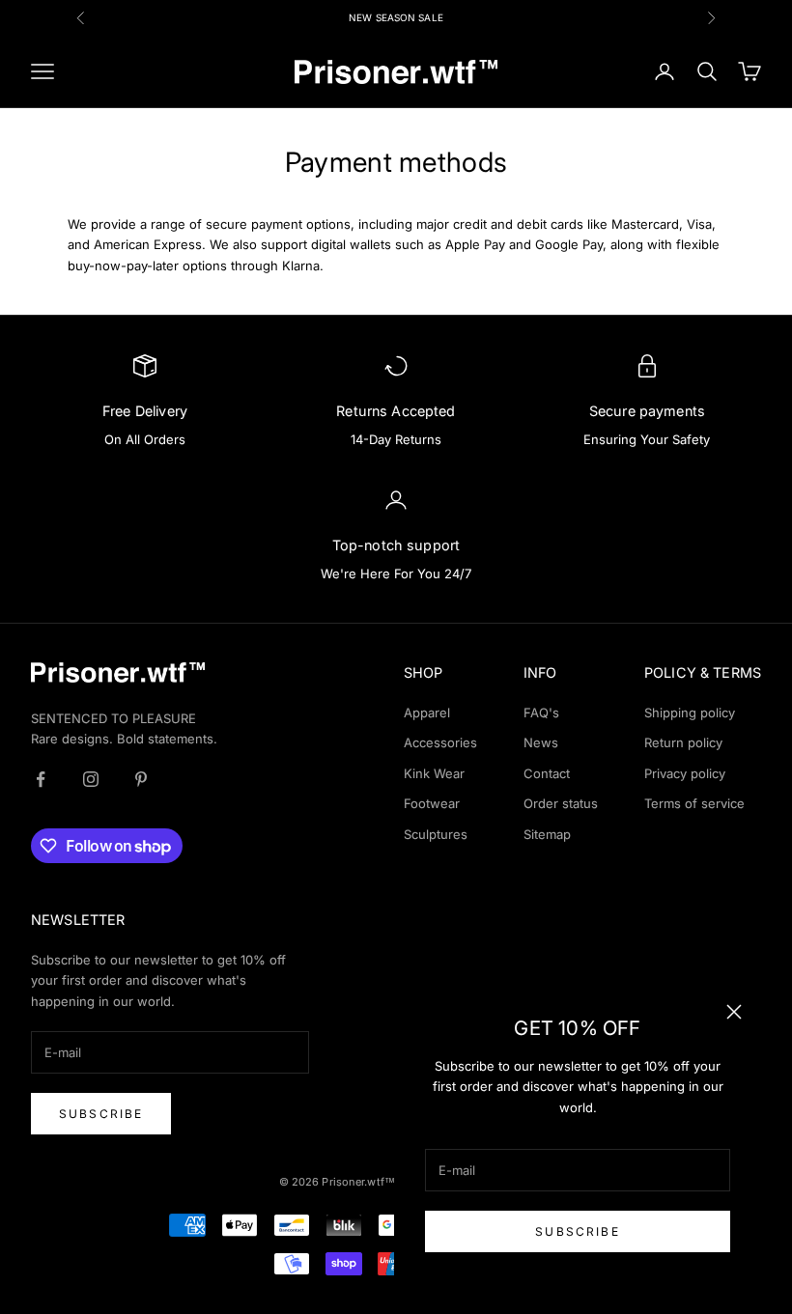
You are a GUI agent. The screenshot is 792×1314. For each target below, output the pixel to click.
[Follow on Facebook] (40, 779)
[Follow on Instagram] (90, 779)
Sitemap (547, 834)
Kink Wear (434, 773)
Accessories (440, 742)
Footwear (432, 803)
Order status (560, 803)
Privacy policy (684, 773)
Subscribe (577, 1231)
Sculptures (435, 834)
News (540, 742)
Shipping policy (689, 712)
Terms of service (694, 803)
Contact (546, 773)
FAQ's (541, 712)
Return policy (683, 742)
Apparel (427, 712)
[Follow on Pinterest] (141, 779)
